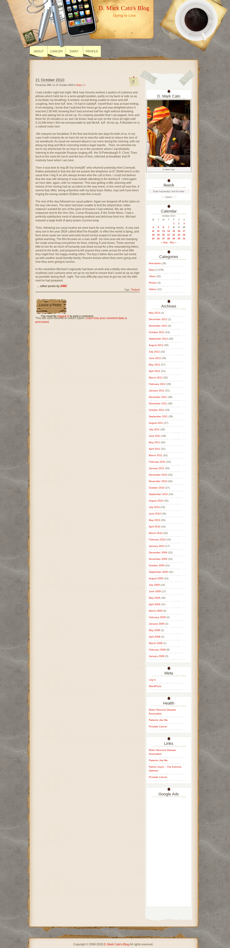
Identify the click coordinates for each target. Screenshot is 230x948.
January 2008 (156, 656)
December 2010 (158, 474)
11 (153, 231)
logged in (63, 316)
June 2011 (155, 435)
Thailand (135, 289)
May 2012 (154, 364)
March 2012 (155, 377)
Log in (152, 679)
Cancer (56, 51)
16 (179, 231)
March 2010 (155, 533)
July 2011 (154, 429)
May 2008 (154, 630)
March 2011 (155, 455)
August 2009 (156, 578)
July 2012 (154, 351)
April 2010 (154, 526)
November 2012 (158, 325)
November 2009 (158, 558)
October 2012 (156, 332)
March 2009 (155, 610)
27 (163, 238)
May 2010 (154, 520)
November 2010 (158, 481)
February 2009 (157, 617)
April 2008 (154, 636)
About (39, 51)
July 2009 (154, 584)
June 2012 (155, 358)
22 (173, 235)
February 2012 (157, 384)
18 (153, 235)
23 (179, 235)
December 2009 (158, 552)
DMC (64, 286)
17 (184, 231)
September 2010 (158, 494)
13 (163, 231)
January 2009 (156, 623)
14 (168, 231)
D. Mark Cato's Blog (123, 7)
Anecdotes (155, 263)
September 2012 (158, 338)
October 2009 (156, 565)
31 (184, 238)
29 (173, 238)
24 (184, 235)
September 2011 (158, 416)
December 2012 (158, 319)
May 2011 (154, 442)
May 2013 (154, 312)
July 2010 (154, 507)
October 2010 (156, 487)
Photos (153, 282)
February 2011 (157, 461)
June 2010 (155, 513)
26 (158, 238)
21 (168, 235)
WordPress (155, 686)
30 (179, 238)
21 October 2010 (49, 80)
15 (173, 231)
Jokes (152, 276)
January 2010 (156, 546)
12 (158, 231)
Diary (74, 51)
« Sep (164, 242)
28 (168, 238)
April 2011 (154, 448)
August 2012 (156, 345)
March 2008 (155, 643)
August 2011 (156, 422)
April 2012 (154, 371)
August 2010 (156, 500)
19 (158, 235)
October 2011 (156, 409)
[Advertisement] (169, 851)
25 (153, 238)
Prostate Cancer (158, 726)
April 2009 (154, 604)
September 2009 (158, 571)
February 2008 (157, 649)
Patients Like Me (158, 720)
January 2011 (156, 468)
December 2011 (158, 397)
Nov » (173, 242)
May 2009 (154, 597)
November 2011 (158, 403)
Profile (92, 51)
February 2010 (157, 539)
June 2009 (155, 591)
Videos (153, 289)
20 (163, 235)
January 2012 (156, 390)
